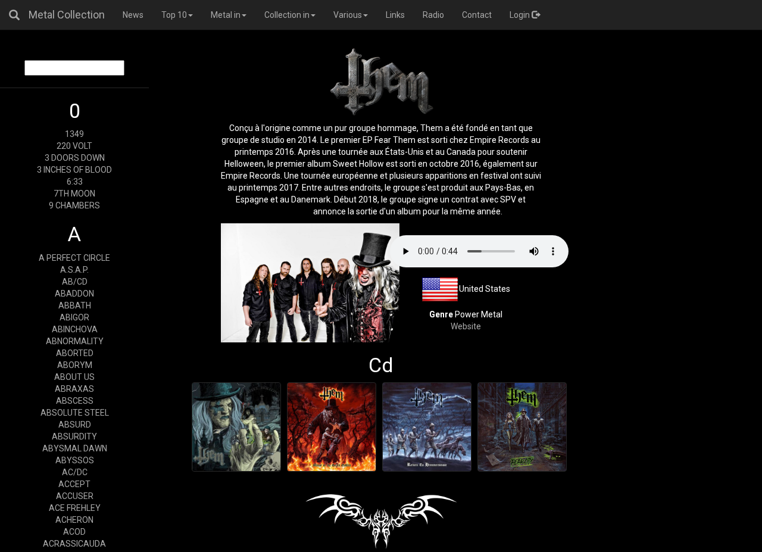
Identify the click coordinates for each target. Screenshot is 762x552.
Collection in (287, 15)
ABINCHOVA (75, 329)
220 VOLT (74, 146)
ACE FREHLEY (75, 508)
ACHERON (74, 520)
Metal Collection (67, 14)
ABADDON (74, 293)
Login (521, 15)
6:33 (75, 181)
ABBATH (74, 305)
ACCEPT (74, 484)
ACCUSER (74, 496)
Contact (477, 15)
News (133, 15)
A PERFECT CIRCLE (74, 258)
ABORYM (74, 365)
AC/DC (75, 472)
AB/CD (75, 281)
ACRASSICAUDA (74, 543)
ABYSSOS (74, 460)
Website (466, 326)
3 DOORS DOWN (75, 158)
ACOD (74, 532)
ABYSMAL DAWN (74, 448)
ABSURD (74, 424)
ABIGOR (74, 317)
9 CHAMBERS (74, 205)
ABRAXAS (74, 389)
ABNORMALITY (75, 341)
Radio (433, 15)
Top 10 (174, 15)
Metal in (226, 15)
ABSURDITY (74, 436)
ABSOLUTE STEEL (74, 412)
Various (347, 15)
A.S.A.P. (74, 270)
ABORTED (74, 353)
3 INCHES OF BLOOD (74, 169)
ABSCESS (74, 401)
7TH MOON (74, 193)
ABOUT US (74, 377)
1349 (74, 134)
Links (395, 15)
